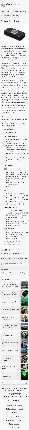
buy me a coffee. (15, 400)
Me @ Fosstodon (11, 409)
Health (11, 11)
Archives (14, 413)
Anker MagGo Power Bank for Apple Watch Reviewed (12, 263)
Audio (7, 11)
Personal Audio (16, 244)
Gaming (17, 11)
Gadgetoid (11, 4)
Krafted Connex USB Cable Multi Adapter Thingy (13, 273)
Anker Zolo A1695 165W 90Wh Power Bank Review (14, 258)
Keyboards (23, 11)
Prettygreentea (14, 424)
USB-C (8, 15)
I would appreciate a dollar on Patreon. (14, 397)
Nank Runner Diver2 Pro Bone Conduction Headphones (11, 268)
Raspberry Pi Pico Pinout (14, 420)
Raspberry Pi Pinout (14, 416)
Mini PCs (3, 15)
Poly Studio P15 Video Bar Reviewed (10, 253)
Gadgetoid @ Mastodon (14, 405)
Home (2, 11)
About (21, 409)
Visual (13, 15)
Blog (17, 15)
